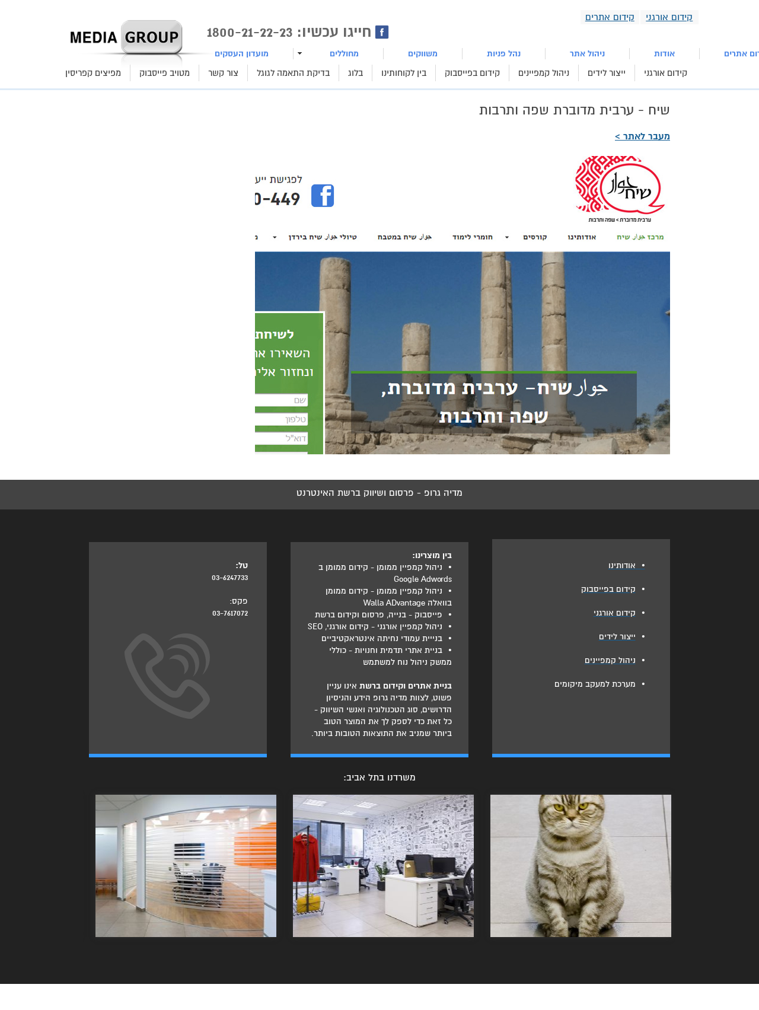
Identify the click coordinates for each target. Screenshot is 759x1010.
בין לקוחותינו (403, 73)
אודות (664, 54)
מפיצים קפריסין (93, 73)
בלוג (355, 73)
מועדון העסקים (242, 54)
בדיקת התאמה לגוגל (293, 73)
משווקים (423, 54)
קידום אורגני (665, 73)
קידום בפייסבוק (472, 73)
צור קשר (223, 73)
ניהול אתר (587, 54)
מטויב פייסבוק (164, 73)
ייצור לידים (607, 73)
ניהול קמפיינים (543, 73)
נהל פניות (504, 54)
